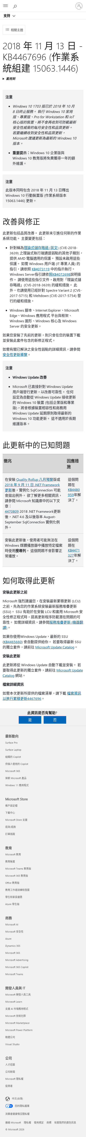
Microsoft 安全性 (14, 931)
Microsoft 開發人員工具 (18, 994)
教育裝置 (10, 861)
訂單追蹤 (10, 834)
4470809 (12, 511)
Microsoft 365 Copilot (16, 967)
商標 (49, 1122)
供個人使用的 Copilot (16, 764)
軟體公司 (10, 1037)
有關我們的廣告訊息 (65, 1122)
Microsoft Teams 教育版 (18, 868)
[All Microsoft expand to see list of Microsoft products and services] (5, 6)
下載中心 (10, 812)
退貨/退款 (10, 827)
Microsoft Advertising (16, 960)
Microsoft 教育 (13, 854)
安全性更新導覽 (15, 354)
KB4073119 (41, 269)
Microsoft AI (11, 924)
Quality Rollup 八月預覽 (34, 479)
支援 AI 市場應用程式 (16, 1008)
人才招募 (10, 1064)
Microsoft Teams (14, 974)
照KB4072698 (59, 274)
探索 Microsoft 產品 (15, 778)
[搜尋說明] (15, 5)
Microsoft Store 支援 (16, 819)
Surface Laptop (13, 749)
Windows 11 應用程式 (17, 785)
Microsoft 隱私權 (14, 1078)
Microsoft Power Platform (18, 1030)
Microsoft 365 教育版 (16, 875)
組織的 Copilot (13, 756)
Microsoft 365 (12, 771)
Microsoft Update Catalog (54, 647)
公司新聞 (10, 1071)
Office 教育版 (12, 882)
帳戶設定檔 (11, 805)
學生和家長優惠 (13, 897)
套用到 (10, 79)
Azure (8, 938)
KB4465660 (13, 641)
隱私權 (27, 1122)
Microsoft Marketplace (17, 1023)
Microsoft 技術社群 (15, 1015)
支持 (7, 15)
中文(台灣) (17, 1098)
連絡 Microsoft (13, 1122)
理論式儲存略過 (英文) (41, 247)
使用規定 (39, 1122)
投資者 (9, 1086)
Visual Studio (12, 1044)
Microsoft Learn (13, 1001)
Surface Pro (11, 742)
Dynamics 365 (12, 945)
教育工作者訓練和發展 (17, 890)
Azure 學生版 (12, 904)
